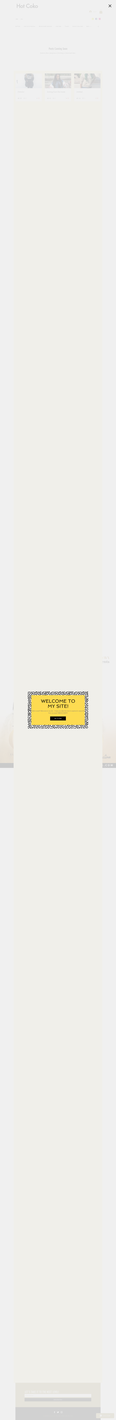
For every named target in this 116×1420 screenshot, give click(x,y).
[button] (109, 6)
